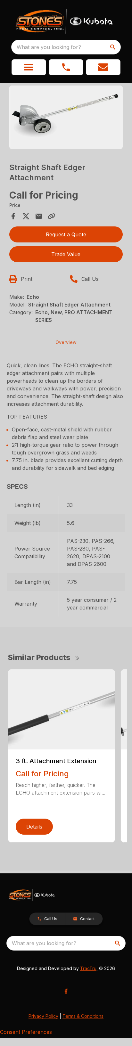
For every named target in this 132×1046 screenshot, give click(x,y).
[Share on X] (26, 216)
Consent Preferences (26, 1032)
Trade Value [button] (65, 254)
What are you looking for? (49, 47)
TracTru (88, 968)
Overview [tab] (66, 342)
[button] (29, 67)
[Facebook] (66, 991)
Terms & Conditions (82, 1016)
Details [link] (34, 826)
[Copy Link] (51, 216)
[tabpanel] (66, 118)
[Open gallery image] (66, 117)
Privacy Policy (43, 1016)
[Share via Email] (39, 216)
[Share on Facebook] (13, 216)
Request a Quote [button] (66, 234)
